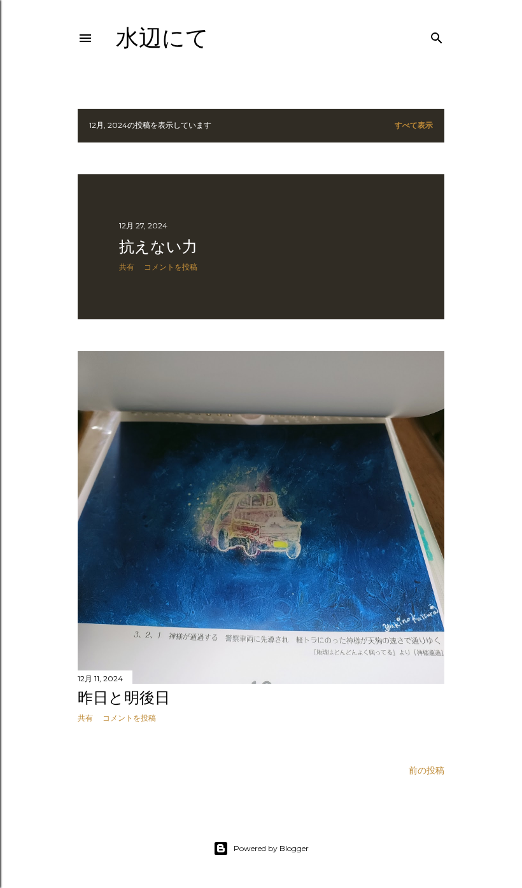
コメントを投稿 (170, 267)
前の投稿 (426, 770)
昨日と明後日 (124, 697)
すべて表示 (414, 125)
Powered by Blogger (271, 848)
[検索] (436, 35)
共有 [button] (126, 267)
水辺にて (162, 38)
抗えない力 (158, 246)
